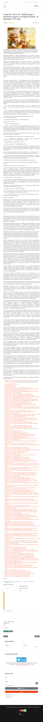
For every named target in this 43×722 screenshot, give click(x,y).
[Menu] (38, 6)
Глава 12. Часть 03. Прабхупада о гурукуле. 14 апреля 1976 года (18, 571)
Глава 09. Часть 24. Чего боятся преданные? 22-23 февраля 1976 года (19, 499)
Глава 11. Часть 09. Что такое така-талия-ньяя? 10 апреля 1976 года (19, 564)
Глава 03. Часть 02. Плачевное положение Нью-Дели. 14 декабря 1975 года (20, 418)
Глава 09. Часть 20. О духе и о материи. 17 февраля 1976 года (17, 491)
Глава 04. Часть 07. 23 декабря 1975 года (13, 430)
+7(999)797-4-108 (27, 2)
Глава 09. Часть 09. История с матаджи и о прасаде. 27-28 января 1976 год (20, 472)
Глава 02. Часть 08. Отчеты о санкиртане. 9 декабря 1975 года (17, 410)
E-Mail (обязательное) (23, 588)
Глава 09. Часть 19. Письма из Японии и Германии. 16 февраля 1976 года (20, 490)
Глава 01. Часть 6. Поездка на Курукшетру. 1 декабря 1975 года (18, 397)
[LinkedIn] (36, 23)
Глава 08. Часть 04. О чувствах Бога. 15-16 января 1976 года (17, 457)
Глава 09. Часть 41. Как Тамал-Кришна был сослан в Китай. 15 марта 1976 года (21, 528)
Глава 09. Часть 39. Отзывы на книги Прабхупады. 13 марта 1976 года (19, 524)
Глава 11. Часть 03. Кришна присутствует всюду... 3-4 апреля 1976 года (19, 553)
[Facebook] (34, 23)
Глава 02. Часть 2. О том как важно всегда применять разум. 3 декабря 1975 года (21, 400)
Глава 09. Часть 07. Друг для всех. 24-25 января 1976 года (16, 468)
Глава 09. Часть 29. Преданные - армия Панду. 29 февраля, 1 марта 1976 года (20, 509)
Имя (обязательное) (23, 586)
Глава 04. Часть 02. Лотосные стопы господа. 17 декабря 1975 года (18, 422)
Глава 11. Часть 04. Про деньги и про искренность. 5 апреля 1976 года (19, 554)
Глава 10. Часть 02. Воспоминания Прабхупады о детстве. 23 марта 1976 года (21, 540)
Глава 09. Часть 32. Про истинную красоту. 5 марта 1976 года (17, 514)
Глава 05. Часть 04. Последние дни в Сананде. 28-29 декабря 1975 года (19, 435)
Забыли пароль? (9, 694)
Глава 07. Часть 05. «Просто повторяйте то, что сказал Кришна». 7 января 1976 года (22, 449)
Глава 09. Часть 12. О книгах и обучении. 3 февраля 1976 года (17, 477)
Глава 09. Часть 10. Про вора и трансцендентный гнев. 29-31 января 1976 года (21, 473)
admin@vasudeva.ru (35, 2)
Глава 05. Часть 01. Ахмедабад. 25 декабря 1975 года (15, 432)
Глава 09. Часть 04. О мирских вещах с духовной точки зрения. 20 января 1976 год (22, 463)
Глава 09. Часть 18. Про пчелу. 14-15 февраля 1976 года (16, 489)
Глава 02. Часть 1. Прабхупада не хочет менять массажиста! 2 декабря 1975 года (21, 399)
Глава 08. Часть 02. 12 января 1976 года (13, 453)
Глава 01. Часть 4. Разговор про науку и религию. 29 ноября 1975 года (19, 395)
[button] (35, 6)
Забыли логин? (9, 697)
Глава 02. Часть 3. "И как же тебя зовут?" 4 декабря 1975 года (17, 401)
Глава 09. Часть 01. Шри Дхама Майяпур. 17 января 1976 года (17, 458)
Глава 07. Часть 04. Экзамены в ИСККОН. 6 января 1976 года (17, 448)
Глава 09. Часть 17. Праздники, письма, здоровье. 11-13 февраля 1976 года (20, 487)
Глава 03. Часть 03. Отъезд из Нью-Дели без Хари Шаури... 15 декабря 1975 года (21, 419)
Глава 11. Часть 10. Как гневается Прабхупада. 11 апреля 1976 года (18, 566)
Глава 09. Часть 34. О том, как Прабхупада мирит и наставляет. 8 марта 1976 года (21, 516)
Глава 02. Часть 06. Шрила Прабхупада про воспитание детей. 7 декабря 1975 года (22, 406)
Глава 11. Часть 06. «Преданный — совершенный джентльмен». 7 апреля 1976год (21, 558)
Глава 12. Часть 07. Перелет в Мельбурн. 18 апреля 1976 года (17, 576)
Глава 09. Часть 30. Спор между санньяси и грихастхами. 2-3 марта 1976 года (21, 510)
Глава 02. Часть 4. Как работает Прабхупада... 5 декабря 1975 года (18, 403)
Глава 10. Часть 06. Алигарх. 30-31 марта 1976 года (15, 548)
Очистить (11, 631)
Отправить (6, 631)
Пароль (6, 681)
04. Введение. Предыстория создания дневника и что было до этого (19, 387)
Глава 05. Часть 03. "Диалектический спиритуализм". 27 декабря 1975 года (20, 434)
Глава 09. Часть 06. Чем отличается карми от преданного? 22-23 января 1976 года (22, 467)
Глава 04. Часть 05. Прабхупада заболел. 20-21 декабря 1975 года (18, 427)
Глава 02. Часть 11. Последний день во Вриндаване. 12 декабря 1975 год (20, 415)
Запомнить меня (9, 685)
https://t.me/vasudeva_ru (22, 665)
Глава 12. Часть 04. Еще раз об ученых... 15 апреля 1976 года (17, 572)
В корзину (36, 646)
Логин (6, 677)
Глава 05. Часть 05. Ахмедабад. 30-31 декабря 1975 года (16, 437)
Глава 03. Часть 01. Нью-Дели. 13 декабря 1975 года (15, 416)
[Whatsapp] (3, 2)
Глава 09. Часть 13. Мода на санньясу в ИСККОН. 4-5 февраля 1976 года (19, 478)
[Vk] (5, 2)
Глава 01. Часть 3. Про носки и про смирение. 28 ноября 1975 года (18, 394)
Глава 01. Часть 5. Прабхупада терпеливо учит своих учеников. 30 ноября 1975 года (22, 396)
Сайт (20, 590)
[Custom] (7, 2)
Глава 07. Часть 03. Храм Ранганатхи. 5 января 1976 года (16, 447)
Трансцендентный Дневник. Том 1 (16, 581)
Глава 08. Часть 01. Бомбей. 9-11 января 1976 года (15, 452)
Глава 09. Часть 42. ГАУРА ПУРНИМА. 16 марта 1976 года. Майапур (18, 529)
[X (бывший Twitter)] (39, 23)
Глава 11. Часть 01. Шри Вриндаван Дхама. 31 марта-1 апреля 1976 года (19, 549)
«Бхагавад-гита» (8, 99)
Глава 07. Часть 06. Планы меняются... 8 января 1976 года (17, 451)
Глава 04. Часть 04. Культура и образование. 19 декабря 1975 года (18, 425)
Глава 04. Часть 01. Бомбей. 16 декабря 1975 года (15, 420)
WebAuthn (22, 688)
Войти (21, 692)
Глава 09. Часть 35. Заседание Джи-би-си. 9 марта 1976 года (17, 518)
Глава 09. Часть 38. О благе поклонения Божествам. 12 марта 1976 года (19, 523)
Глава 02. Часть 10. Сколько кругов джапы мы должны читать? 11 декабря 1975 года (22, 414)
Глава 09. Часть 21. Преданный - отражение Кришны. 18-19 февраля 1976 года (21, 492)
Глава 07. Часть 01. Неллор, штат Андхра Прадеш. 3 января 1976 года (19, 443)
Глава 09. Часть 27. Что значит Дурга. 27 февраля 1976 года (17, 505)
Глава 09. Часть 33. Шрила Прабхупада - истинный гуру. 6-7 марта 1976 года (20, 515)
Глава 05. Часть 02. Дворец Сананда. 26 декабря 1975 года (17, 433)
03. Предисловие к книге (10, 386)
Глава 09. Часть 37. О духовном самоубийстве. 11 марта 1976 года (18, 521)
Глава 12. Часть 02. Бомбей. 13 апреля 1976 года (15, 570)
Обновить (6, 627)
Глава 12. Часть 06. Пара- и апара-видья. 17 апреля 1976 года (17, 575)
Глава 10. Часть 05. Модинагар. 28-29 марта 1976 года (16, 547)
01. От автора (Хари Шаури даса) (11, 384)
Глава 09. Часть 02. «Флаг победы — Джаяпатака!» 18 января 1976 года (19, 459)
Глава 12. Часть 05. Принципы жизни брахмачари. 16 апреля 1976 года (19, 573)
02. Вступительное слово (10, 385)
